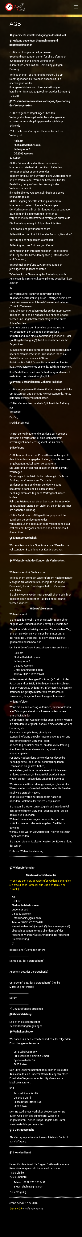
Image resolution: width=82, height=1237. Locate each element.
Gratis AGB (15, 1208)
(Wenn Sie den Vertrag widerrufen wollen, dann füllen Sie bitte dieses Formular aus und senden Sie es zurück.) (40, 885)
